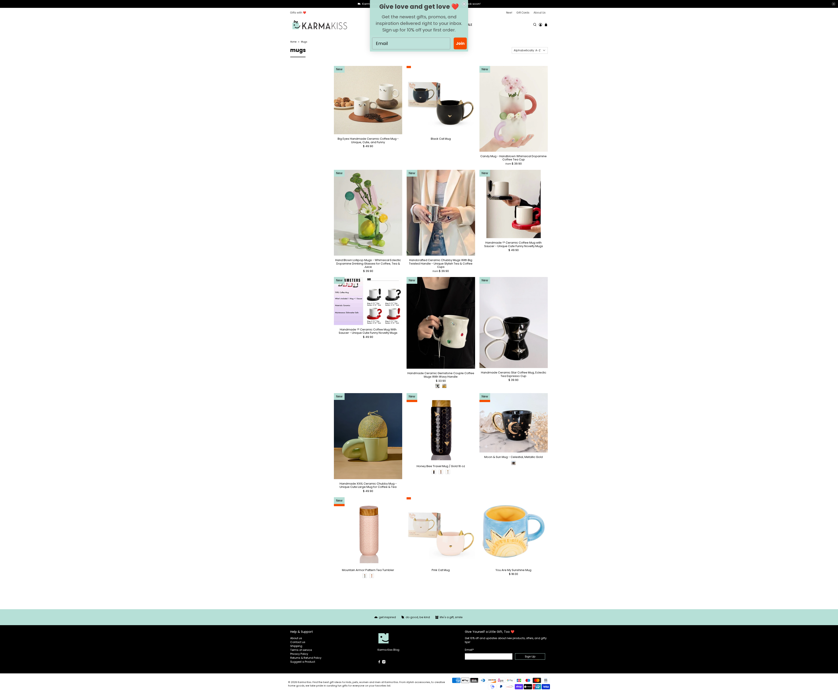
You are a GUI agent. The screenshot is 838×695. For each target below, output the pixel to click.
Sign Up (530, 656)
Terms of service (301, 650)
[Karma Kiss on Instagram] (384, 662)
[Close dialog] (464, 4)
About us (296, 638)
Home (293, 42)
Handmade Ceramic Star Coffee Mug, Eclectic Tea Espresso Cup (513, 374)
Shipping (296, 646)
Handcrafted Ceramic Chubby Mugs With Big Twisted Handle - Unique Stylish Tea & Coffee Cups (440, 263)
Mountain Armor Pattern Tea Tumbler (368, 570)
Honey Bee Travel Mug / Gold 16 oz (441, 466)
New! (509, 12)
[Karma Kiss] (319, 24)
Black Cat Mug (441, 139)
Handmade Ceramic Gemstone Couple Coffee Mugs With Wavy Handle (440, 374)
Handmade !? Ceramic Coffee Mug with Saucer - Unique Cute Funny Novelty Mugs (513, 244)
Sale (469, 24)
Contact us (297, 642)
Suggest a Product (302, 662)
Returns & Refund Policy (305, 658)
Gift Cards (523, 12)
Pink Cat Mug (441, 570)
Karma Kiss (304, 682)
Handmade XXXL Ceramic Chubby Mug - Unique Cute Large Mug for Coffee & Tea (368, 485)
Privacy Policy (299, 654)
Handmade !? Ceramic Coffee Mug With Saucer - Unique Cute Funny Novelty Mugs (368, 331)
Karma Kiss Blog (388, 650)
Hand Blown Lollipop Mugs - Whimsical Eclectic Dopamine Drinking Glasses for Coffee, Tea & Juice (368, 263)
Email (469, 650)
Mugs (304, 42)
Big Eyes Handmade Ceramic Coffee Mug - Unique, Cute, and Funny (368, 140)
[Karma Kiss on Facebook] (379, 662)
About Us (540, 12)
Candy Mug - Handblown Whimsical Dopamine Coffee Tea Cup (513, 157)
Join (460, 43)
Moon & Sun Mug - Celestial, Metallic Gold (513, 457)
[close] (833, 4)
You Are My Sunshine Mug (513, 570)
